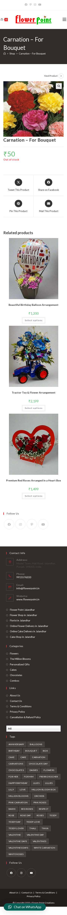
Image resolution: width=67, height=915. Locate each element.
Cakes (13, 669)
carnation (38, 757)
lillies (49, 783)
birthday (14, 750)
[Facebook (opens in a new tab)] (26, 4)
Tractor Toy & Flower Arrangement (33, 392)
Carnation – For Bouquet (32, 53)
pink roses (40, 802)
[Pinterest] (32, 524)
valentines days (18, 847)
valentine (15, 834)
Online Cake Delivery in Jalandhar (28, 631)
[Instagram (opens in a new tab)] (35, 4)
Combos (14, 680)
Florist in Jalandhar (20, 620)
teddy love (33, 821)
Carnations (16, 763)
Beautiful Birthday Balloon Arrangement (33, 304)
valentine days (18, 841)
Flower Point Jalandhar (22, 609)
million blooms (18, 796)
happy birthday (18, 783)
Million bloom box (44, 789)
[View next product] (61, 75)
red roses (27, 809)
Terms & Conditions (20, 706)
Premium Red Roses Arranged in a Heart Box (33, 480)
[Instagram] (20, 524)
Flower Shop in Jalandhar (23, 615)
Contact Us (16, 700)
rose (12, 815)
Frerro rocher (48, 776)
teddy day (15, 821)
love (23, 789)
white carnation (44, 847)
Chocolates (16, 675)
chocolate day (38, 763)
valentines (39, 841)
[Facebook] (9, 524)
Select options (33, 320)
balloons (36, 744)
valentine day (35, 834)
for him (29, 776)
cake (12, 757)
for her (13, 776)
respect (44, 809)
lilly (11, 789)
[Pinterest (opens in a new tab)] (30, 4)
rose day (25, 815)
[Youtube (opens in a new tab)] (39, 4)
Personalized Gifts (20, 664)
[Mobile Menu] (64, 19)
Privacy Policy (17, 711)
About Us (15, 695)
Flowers (14, 653)
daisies (34, 770)
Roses (40, 815)
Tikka (45, 828)
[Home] (4, 53)
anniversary (16, 744)
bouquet (31, 750)
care (23, 757)
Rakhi (12, 809)
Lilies (36, 783)
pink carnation (18, 802)
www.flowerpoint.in (27, 599)
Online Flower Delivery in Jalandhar (29, 626)
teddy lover (16, 828)
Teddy (53, 815)
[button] (25, 907)
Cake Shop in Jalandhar (22, 636)
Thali (32, 828)
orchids (39, 796)
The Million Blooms (20, 658)
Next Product (51, 75)
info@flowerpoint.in (27, 588)
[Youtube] (43, 524)
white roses (16, 854)
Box (45, 750)
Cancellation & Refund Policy (25, 717)
